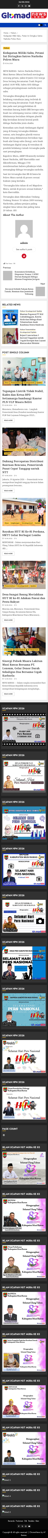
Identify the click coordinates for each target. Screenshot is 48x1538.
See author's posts (24, 249)
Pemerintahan (31, 330)
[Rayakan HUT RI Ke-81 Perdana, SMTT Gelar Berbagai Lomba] (24, 512)
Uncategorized (31, 311)
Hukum (6, 48)
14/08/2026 (8, 679)
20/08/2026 (8, 405)
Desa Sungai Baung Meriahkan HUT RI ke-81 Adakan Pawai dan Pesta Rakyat (23, 598)
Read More (8, 420)
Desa (7, 383)
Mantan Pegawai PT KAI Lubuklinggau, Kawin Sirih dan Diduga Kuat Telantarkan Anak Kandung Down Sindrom (32, 319)
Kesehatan (9, 650)
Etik (25, 1521)
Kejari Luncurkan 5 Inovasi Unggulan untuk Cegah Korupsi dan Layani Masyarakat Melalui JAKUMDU (33, 340)
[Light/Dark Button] (40, 25)
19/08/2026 (8, 476)
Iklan (37, 1521)
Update (39, 311)
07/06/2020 (9, 64)
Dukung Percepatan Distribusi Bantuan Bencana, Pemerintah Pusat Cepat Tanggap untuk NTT (22, 466)
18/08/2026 (8, 539)
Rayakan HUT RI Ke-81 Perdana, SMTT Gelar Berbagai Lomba (23, 533)
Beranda (11, 1521)
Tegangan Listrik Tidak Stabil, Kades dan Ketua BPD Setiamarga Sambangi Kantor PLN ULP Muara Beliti (23, 396)
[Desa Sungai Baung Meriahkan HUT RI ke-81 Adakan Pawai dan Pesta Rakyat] (24, 575)
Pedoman (19, 1521)
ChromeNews (34, 1532)
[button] (45, 25)
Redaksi (31, 1521)
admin (24, 243)
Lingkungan (15, 523)
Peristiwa (20, 450)
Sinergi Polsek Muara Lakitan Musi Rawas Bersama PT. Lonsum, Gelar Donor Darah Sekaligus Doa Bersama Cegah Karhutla (22, 668)
